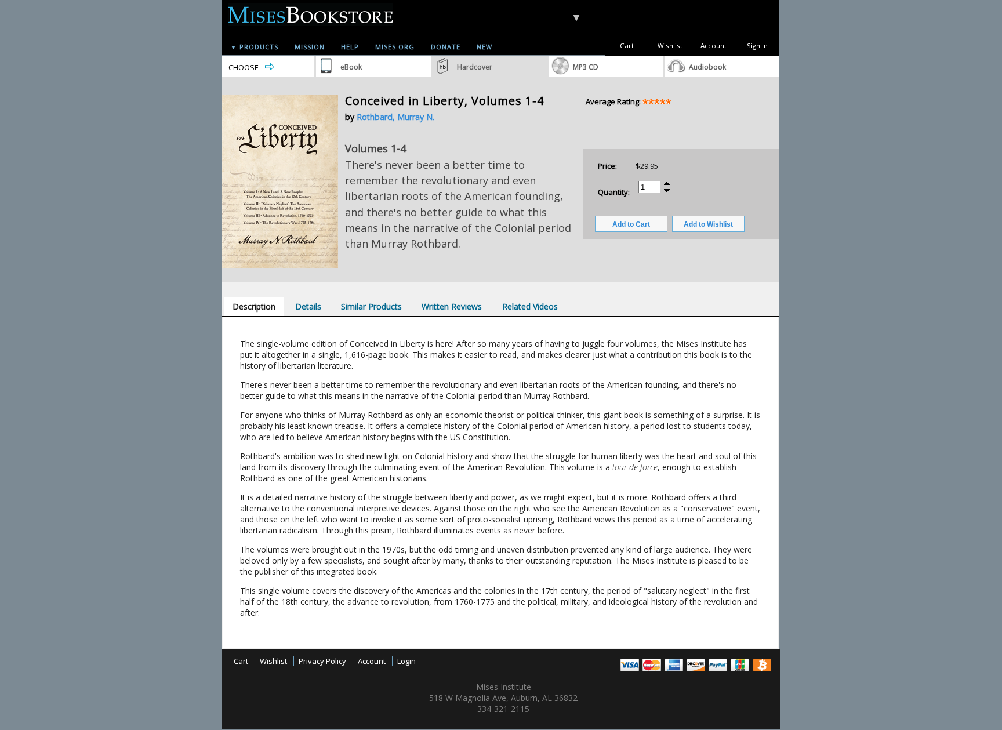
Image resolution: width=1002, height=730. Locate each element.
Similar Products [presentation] (371, 306)
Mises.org (395, 46)
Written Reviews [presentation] (452, 306)
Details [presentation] (308, 306)
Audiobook (707, 67)
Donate (445, 46)
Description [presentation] (254, 306)
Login (406, 661)
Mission (310, 46)
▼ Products (254, 46)
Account (713, 45)
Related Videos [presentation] (530, 306)
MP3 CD (585, 67)
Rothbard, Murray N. (395, 116)
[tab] (254, 306)
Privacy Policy (322, 661)
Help (350, 46)
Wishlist (670, 45)
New (484, 46)
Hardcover (474, 67)
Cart (627, 45)
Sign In (757, 45)
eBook (351, 67)
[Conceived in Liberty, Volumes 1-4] (280, 265)
